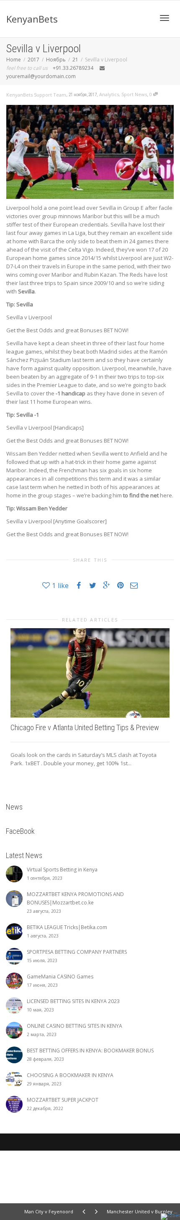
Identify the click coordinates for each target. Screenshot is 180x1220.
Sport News (134, 94)
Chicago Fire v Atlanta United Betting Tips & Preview (84, 727)
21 (75, 59)
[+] (90, 673)
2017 (33, 59)
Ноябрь (56, 59)
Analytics (109, 94)
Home (13, 59)
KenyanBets (32, 19)
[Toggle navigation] (164, 18)
